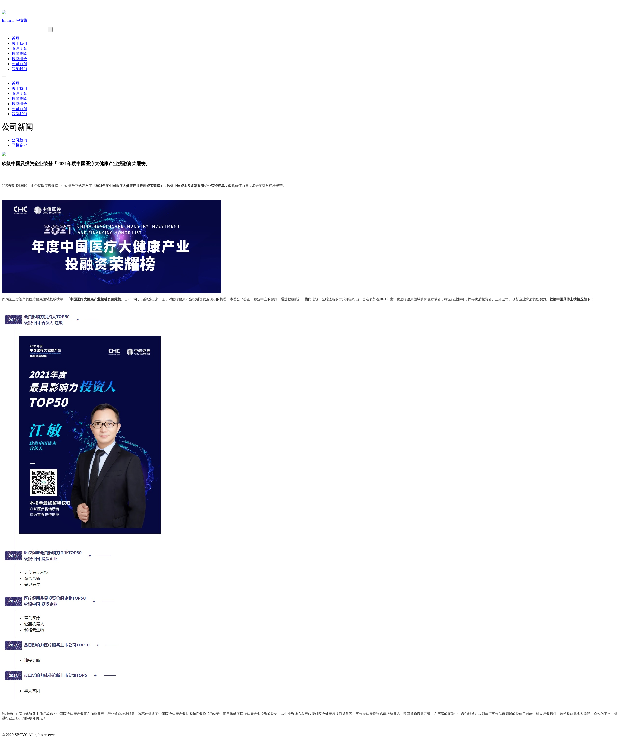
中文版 (22, 20)
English (8, 20)
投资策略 (19, 54)
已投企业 (19, 145)
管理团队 (19, 48)
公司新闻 (19, 64)
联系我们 (19, 69)
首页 (15, 38)
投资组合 (19, 59)
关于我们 (19, 43)
